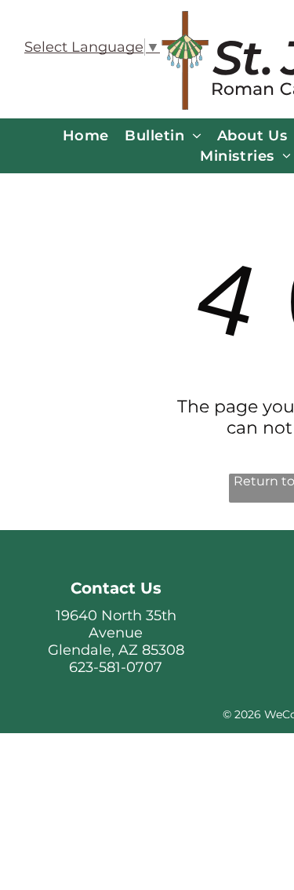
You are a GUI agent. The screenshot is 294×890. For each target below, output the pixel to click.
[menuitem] (86, 135)
